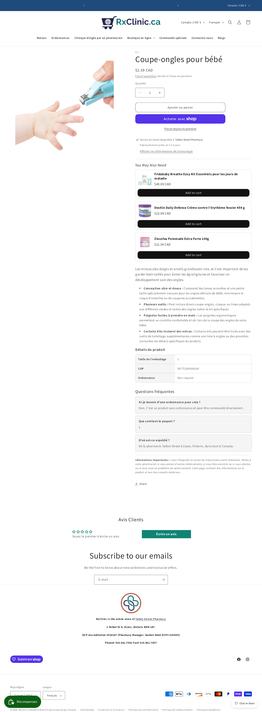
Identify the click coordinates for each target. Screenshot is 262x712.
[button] (141, 37)
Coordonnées (87, 709)
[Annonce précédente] (84, 5)
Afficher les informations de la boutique (166, 151)
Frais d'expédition (145, 76)
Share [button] (143, 484)
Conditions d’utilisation (111, 709)
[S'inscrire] (163, 579)
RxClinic (23, 710)
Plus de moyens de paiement (180, 128)
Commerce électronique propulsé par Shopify (52, 710)
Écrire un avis (166, 534)
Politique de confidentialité (143, 709)
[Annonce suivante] (177, 5)
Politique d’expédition (208, 709)
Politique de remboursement (177, 709)
